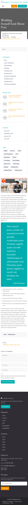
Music (17, 154)
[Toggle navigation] (3, 6)
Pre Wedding (7, 160)
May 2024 (6, 131)
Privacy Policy (6, 503)
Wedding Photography (10, 76)
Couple (19, 151)
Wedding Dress (8, 71)
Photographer (6, 425)
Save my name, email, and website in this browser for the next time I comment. (13, 377)
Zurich (3, 437)
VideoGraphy (16, 163)
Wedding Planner (8, 79)
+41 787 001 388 (8, 463)
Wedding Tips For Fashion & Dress (15, 103)
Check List (12, 151)
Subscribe (5, 488)
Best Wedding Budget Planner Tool (16, 116)
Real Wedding (8, 65)
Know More (5, 406)
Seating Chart (7, 163)
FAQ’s (11, 503)
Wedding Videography (10, 84)
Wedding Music (8, 73)
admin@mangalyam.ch (9, 465)
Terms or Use (18, 501)
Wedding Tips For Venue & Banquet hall (15, 109)
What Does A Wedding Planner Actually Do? (14, 96)
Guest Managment (9, 63)
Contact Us (10, 501)
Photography (7, 157)
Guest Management (8, 154)
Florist (4, 420)
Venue (4, 415)
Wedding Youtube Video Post (11, 345)
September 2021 (8, 133)
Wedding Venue (8, 81)
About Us (5, 501)
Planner (14, 157)
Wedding (6, 68)
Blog (5, 60)
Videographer (5, 428)
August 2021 (7, 136)
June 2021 (6, 139)
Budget (5, 151)
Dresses (4, 418)
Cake (3, 423)
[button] (14, 6)
